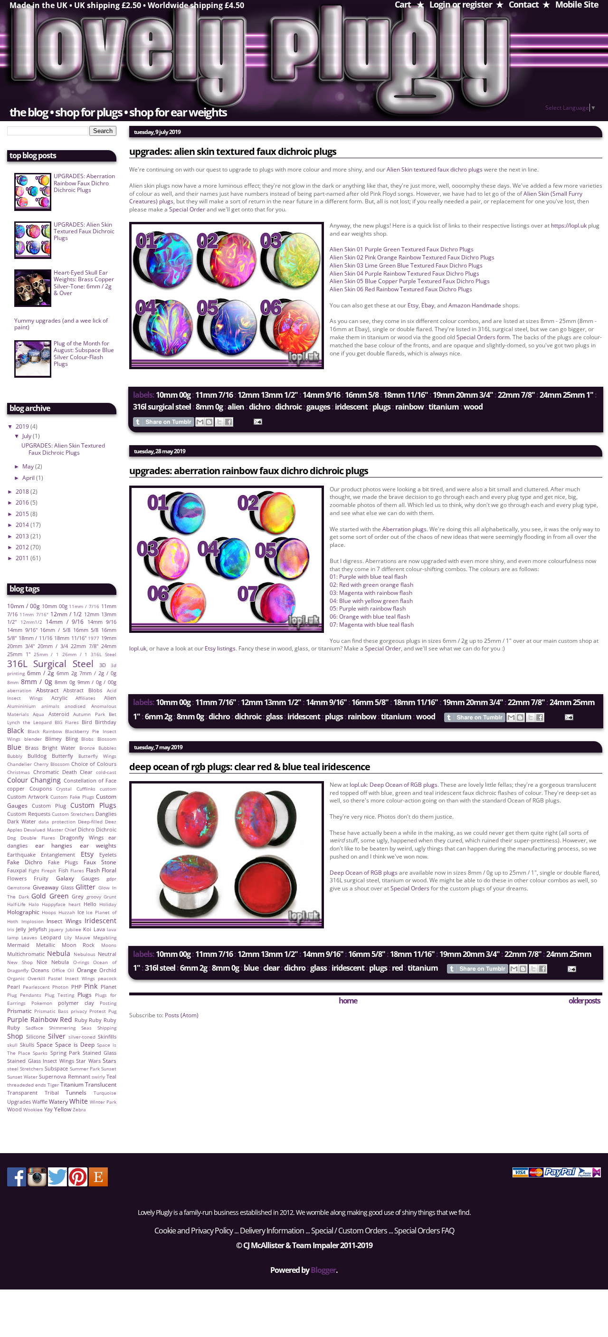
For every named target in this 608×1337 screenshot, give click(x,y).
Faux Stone (100, 862)
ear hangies (54, 845)
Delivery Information (272, 1230)
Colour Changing (34, 779)
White (78, 1101)
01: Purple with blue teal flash (368, 577)
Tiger (53, 1085)
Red (397, 968)
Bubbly (14, 756)
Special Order (187, 209)
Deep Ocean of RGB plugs (403, 785)
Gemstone (18, 888)
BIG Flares (67, 722)
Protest (97, 1011)
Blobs (87, 739)
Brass (31, 747)
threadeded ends (26, 1085)
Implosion (32, 921)
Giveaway (45, 887)
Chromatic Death (55, 771)
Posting (108, 1003)
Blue (251, 968)
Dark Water (21, 821)
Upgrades (19, 1101)
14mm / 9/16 (65, 622)
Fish (63, 870)
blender (33, 739)
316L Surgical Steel (162, 406)
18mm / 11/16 (35, 637)
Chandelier (19, 764)
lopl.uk (137, 648)
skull (12, 1045)
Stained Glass (99, 1052)
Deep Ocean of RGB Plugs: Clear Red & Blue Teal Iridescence (249, 766)
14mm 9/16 (321, 395)
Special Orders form (483, 337)
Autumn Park (88, 714)
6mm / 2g (40, 673)
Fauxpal (17, 870)
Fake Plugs (63, 862)
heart (74, 904)
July (27, 436)
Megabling (104, 938)
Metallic (45, 944)
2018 (23, 491)
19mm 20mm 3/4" (463, 395)
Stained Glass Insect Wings (40, 1060)
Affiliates (85, 698)
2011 (23, 558)
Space (45, 1045)
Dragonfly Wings (82, 837)
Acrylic (59, 697)
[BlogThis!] (209, 422)
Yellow (62, 1109)
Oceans (40, 970)
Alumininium (21, 706)
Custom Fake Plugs (72, 797)
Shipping (106, 1028)
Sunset (108, 1069)
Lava (99, 929)
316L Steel (160, 968)
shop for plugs (88, 112)
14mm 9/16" (326, 702)
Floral (109, 870)
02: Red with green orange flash (371, 585)
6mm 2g (158, 716)
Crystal (64, 789)
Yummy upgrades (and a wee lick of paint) (61, 323)
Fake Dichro (24, 862)
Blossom (106, 739)
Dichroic (288, 406)
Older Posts (584, 1000)
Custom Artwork (27, 796)
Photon (60, 987)
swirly (98, 1077)
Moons (108, 945)
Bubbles (107, 748)
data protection (56, 822)
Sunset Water (22, 1077)
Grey (78, 896)
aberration (19, 691)
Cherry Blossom (51, 764)
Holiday (107, 904)
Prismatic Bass (51, 1011)
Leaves (29, 938)
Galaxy (65, 878)
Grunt (110, 897)
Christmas (18, 772)
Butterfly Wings (97, 756)
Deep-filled (90, 822)
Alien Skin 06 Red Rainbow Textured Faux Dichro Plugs (401, 289)
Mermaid (18, 944)
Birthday (105, 722)
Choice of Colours (93, 763)
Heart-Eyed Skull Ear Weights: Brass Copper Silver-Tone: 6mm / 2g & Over (84, 282)
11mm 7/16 (214, 395)
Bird (87, 722)
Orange (87, 970)
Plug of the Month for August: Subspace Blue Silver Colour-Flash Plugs (84, 353)
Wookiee (33, 1110)
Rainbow (409, 406)
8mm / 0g (36, 681)
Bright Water (59, 747)
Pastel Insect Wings (71, 978)
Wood (473, 406)
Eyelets (107, 854)
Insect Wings (64, 921)
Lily (68, 938)
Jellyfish (37, 929)
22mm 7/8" (516, 395)
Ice (80, 912)
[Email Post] (256, 421)
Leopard (50, 937)
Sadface (34, 1028)
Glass (274, 716)
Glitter (85, 886)
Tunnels (76, 1093)
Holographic (23, 912)
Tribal (52, 1092)
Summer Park (85, 1069)
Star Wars (88, 1060)
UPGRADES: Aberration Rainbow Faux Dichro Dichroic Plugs (248, 470)
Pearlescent (36, 987)
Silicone (35, 1036)
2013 (23, 536)
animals (50, 706)
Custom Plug (49, 805)
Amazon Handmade (474, 305)
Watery (58, 1102)
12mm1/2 (31, 622)
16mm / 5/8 (55, 629)
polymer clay (76, 1002)
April (29, 478)
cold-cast (106, 772)
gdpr (111, 879)
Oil (70, 970)
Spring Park (65, 1052)
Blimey (53, 738)
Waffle (40, 1101)
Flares (77, 871)
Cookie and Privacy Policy (193, 1230)
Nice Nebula (53, 961)
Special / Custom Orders (349, 1230)
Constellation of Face (90, 780)
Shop (15, 1036)
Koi (87, 929)
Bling (72, 738)
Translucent (100, 1084)
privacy (79, 1011)
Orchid (107, 970)
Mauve (82, 938)
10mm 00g (173, 395)
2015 (23, 514)
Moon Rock (78, 944)
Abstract (47, 690)
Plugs (381, 406)
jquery (56, 929)
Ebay (427, 305)
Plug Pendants (24, 995)
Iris (10, 929)
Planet (108, 986)
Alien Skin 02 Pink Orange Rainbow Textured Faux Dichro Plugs (412, 257)
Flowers (17, 878)
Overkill (36, 978)
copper (16, 788)
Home (348, 1000)
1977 (93, 638)
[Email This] (200, 422)
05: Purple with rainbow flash (368, 608)
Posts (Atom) (182, 1015)
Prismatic (19, 1011)
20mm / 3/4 (53, 645)
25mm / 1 (46, 654)
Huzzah (66, 912)
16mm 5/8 (362, 395)
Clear (271, 968)
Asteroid (58, 713)
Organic (16, 978)
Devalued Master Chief (50, 830)
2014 (23, 525)
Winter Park (103, 1102)
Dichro (259, 406)
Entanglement (58, 854)
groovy (93, 897)
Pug (112, 1011)
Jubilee (73, 929)
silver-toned (81, 1037)
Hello (90, 903)
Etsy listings (220, 648)
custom (108, 789)
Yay (48, 1109)
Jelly (21, 929)
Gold (38, 895)
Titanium (443, 406)
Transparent (22, 1092)
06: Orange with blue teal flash (370, 616)
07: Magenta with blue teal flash (372, 625)
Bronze (87, 748)
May (28, 466)
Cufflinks (85, 789)
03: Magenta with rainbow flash (371, 593)
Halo (33, 904)
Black (15, 730)
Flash (93, 870)
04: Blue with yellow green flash (371, 601)
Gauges (318, 406)
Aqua (38, 714)
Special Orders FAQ (424, 1230)
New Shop (20, 962)
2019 (23, 426)
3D (102, 664)
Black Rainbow (45, 731)
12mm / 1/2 (66, 614)
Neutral (107, 953)
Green (59, 895)
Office (58, 970)
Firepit (48, 871)
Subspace (56, 1068)
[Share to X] (219, 422)
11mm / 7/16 (84, 606)
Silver (57, 1036)
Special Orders (409, 888)
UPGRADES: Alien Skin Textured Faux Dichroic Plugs (232, 151)
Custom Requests (28, 813)
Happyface (54, 904)
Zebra (79, 1110)
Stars (109, 1061)
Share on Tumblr (163, 422)
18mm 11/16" (405, 395)
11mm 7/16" (215, 702)
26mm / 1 (75, 654)
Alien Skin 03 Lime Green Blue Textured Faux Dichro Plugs (406, 265)
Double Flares (37, 838)
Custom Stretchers (73, 814)
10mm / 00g (23, 606)
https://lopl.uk (569, 225)
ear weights (98, 845)
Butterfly (62, 755)
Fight (33, 871)
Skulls (27, 1044)
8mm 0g (209, 406)
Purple (17, 1019)
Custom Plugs (93, 805)
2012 (23, 547)
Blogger (323, 1270)
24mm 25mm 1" (566, 395)
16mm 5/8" (370, 702)
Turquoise (105, 1093)
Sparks (40, 1053)
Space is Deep (75, 1045)
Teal (111, 1076)
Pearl (13, 986)
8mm (13, 682)
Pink (90, 986)
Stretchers (31, 1069)
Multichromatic (26, 953)
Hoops (49, 912)
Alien (236, 406)
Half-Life (16, 904)
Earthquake (21, 854)
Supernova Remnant (64, 1076)
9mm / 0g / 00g (96, 682)
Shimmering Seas (70, 1028)
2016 (23, 502)
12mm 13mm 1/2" (268, 395)
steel (13, 1069)
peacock (107, 978)
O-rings (81, 962)
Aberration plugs (404, 529)
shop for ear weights (178, 112)
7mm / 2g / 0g (97, 673)
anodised (75, 706)
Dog (11, 838)
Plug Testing (59, 995)
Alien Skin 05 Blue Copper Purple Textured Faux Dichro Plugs (410, 281)
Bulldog (37, 755)
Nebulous (84, 954)
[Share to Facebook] (228, 422)
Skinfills (107, 1036)
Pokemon (41, 1003)
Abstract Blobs (82, 690)
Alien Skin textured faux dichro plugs (435, 169)
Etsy (413, 305)
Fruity (41, 878)
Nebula (58, 953)
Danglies (105, 813)
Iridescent (351, 406)
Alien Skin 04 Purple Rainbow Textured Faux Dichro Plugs (404, 273)
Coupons (40, 788)
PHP (76, 986)
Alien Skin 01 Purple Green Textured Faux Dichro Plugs (402, 249)
